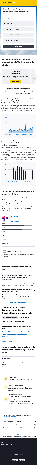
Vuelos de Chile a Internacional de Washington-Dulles (16, 332)
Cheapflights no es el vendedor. (12, 421)
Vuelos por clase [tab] (19, 321)
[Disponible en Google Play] (14, 460)
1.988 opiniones (13, 221)
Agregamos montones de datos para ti (14, 425)
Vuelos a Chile (6, 336)
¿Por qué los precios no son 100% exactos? (15, 428)
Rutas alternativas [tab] (24, 317)
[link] (15, 81)
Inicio (17, 434)
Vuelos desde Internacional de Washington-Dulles (15, 339)
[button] (18, 23)
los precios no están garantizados (10, 416)
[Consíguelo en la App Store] (21, 460)
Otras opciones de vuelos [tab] (10, 317)
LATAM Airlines (13, 216)
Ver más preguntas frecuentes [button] (18, 302)
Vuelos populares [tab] (7, 321)
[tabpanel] (18, 142)
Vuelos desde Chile (7, 341)
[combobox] (7, 18)
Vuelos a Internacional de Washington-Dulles (14, 334)
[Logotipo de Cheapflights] (6, 2)
